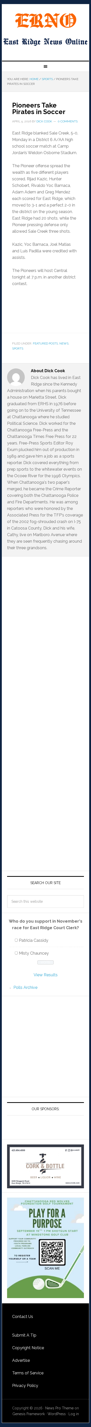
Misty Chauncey (34, 953)
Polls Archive (25, 987)
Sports (17, 348)
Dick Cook (44, 121)
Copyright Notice (28, 1347)
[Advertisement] (45, 1046)
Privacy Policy (25, 1385)
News (64, 343)
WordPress (57, 1414)
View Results (46, 974)
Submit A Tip (24, 1335)
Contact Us (22, 1316)
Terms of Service (27, 1373)
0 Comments (68, 121)
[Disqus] (45, 658)
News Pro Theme (59, 1408)
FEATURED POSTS (45, 343)
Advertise (21, 1360)
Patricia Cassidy (33, 940)
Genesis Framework (28, 1414)
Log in (74, 1414)
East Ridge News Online (45, 20)
